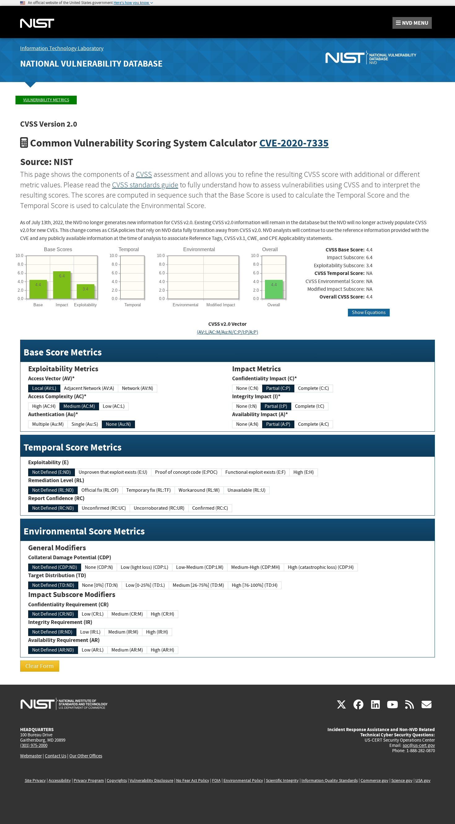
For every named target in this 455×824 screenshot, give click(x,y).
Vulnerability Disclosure (151, 780)
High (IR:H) (157, 632)
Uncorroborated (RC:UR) (159, 508)
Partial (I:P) (276, 406)
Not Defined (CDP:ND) (54, 567)
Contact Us (55, 756)
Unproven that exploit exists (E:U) (113, 472)
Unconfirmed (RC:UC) (104, 508)
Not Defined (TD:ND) (53, 585)
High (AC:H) (44, 406)
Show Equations (369, 312)
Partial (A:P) (278, 424)
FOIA (216, 780)
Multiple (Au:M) (48, 424)
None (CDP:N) (99, 567)
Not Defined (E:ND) (51, 472)
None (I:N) (246, 406)
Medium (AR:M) (127, 650)
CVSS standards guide (145, 185)
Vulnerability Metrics (46, 100)
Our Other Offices (85, 756)
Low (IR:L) (90, 632)
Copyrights (117, 780)
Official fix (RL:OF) (100, 490)
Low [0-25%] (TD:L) (145, 585)
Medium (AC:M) (79, 406)
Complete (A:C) (313, 424)
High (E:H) (303, 472)
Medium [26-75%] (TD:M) (198, 585)
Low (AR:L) (93, 650)
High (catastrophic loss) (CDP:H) (321, 567)
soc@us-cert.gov (419, 745)
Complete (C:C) (313, 388)
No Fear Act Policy (192, 780)
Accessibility (60, 780)
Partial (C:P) (278, 388)
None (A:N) (247, 424)
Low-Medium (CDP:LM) (199, 567)
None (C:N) (247, 388)
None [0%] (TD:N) (100, 585)
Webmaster (31, 756)
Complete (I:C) (309, 406)
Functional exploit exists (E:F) (255, 472)
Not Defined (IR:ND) (52, 632)
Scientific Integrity (282, 780)
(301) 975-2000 (33, 745)
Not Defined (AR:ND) (53, 650)
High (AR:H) (162, 650)
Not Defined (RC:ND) (53, 508)
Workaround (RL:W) (199, 490)
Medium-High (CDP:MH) (255, 567)
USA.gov (423, 780)
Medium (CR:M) (127, 614)
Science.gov (402, 780)
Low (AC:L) (114, 406)
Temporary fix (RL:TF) (148, 490)
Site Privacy (35, 780)
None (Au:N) (118, 424)
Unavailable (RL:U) (247, 490)
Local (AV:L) (44, 388)
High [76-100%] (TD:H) (255, 585)
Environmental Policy (243, 780)
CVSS (144, 174)
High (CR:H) (162, 614)
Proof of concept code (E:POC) (186, 472)
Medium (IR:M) (123, 632)
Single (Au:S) (85, 424)
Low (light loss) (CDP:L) (144, 567)
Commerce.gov (374, 780)
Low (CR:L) (93, 614)
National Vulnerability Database (91, 63)
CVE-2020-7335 (294, 143)
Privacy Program (89, 780)
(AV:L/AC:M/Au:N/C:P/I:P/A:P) (227, 332)
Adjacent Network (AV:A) (89, 388)
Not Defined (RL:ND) (53, 490)
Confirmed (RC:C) (210, 508)
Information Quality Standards (329, 780)
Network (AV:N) (137, 388)
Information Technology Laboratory (61, 48)
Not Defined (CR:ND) (53, 614)
